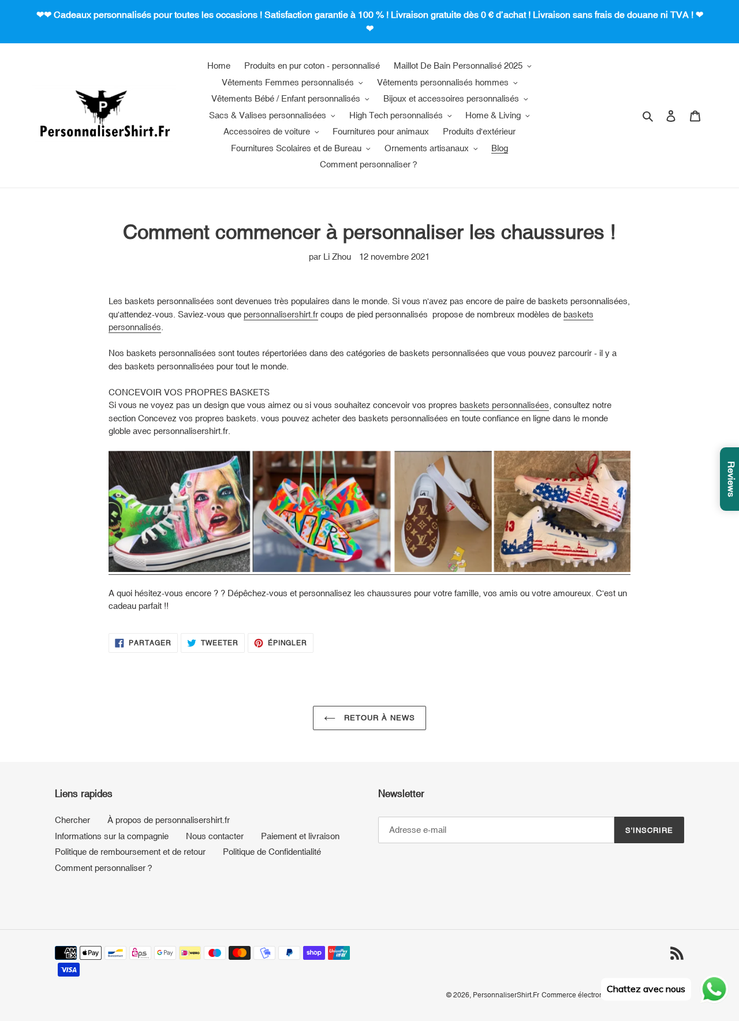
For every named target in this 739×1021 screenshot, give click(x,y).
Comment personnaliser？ (104, 868)
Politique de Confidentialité (272, 852)
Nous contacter (215, 836)
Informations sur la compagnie (112, 836)
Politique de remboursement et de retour (130, 852)
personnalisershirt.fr (281, 314)
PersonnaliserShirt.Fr (506, 995)
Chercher (72, 820)
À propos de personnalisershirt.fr (168, 820)
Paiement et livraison (300, 836)
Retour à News (378, 717)
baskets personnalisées (504, 405)
